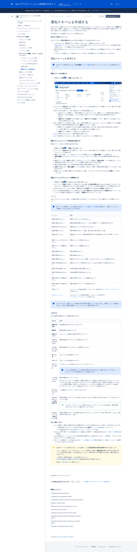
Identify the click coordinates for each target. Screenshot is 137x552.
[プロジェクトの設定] (80, 16)
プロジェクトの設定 (23, 36)
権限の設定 (22, 45)
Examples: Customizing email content (62, 526)
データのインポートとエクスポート (27, 86)
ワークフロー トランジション (111, 289)
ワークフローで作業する (26, 75)
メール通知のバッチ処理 (91, 206)
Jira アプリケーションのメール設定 (27, 89)
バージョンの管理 (24, 50)
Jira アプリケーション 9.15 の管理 (30, 16)
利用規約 (93, 546)
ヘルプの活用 (21, 102)
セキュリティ (102, 546)
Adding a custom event (58, 503)
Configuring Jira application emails (61, 496)
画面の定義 (24, 66)
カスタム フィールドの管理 (29, 58)
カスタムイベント (57, 295)
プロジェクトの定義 (25, 39)
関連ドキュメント (64, 4)
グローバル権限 (86, 65)
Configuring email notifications (60, 493)
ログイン (117, 4)
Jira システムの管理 (23, 91)
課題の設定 (22, 42)
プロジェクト (71, 30)
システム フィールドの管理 (29, 61)
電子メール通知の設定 (115, 432)
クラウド (102, 16)
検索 (111, 4)
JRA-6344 (65, 462)
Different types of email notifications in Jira (64, 506)
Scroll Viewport (70, 536)
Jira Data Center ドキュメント (26, 94)
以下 (56, 133)
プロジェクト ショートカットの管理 (29, 83)
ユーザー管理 (21, 34)
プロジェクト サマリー (76, 49)
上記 (80, 167)
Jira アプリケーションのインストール (28, 28)
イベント (78, 156)
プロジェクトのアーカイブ (27, 80)
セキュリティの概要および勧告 (26, 100)
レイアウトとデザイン (23, 31)
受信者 (63, 162)
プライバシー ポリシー (82, 546)
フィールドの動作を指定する (29, 63)
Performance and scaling (24, 97)
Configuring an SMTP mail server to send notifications (67, 499)
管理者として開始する (23, 25)
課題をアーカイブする (25, 77)
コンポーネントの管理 (25, 48)
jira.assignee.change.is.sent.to (68, 459)
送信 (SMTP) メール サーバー (63, 45)
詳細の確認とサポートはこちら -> (102, 10)
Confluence (60, 536)
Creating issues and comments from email (63, 513)
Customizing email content (59, 509)
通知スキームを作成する (28, 69)
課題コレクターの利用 (25, 72)
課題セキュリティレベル (81, 429)
